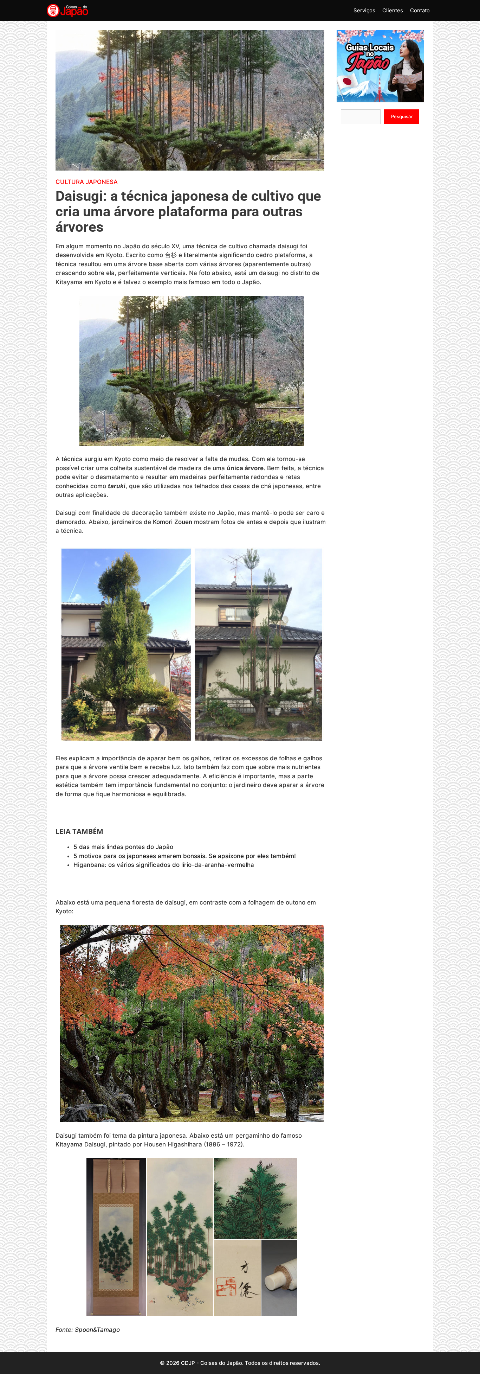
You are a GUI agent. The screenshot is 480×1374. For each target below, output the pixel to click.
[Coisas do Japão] (67, 10)
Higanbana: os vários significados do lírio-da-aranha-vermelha (163, 864)
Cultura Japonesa (87, 181)
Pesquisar (402, 116)
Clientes (392, 10)
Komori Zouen (172, 521)
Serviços (364, 10)
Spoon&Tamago (97, 1329)
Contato (420, 10)
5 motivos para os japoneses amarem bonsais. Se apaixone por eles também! (184, 855)
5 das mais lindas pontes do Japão (123, 846)
